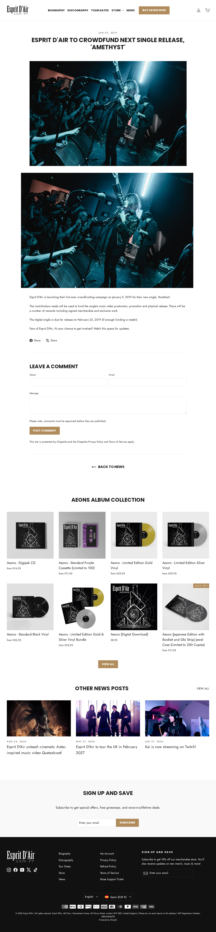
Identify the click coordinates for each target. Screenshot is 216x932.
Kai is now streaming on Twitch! (170, 746)
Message (34, 393)
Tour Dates (100, 10)
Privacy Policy (95, 442)
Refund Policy (108, 866)
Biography (56, 10)
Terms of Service (118, 442)
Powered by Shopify (108, 919)
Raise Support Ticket (111, 879)
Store (116, 10)
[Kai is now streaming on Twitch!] (177, 718)
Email (112, 374)
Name (33, 374)
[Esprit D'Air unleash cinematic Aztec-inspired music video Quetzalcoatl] (39, 718)
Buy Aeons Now (154, 10)
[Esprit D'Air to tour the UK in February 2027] (108, 718)
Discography (77, 10)
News (131, 10)
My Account (107, 854)
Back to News (110, 466)
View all (108, 664)
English (89, 897)
